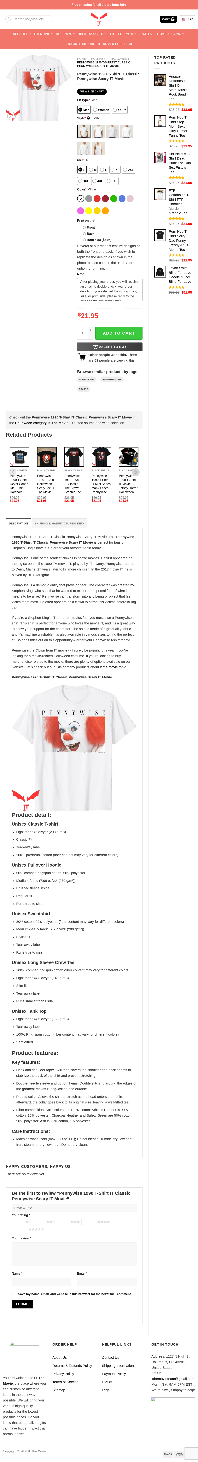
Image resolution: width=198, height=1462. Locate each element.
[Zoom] (11, 116)
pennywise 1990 (112, 379)
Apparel (20, 34)
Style (83, 118)
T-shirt (83, 389)
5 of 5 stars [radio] (21, 1229)
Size (80, 159)
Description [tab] (18, 523)
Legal (106, 1390)
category (30, 423)
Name (17, 1273)
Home (81, 58)
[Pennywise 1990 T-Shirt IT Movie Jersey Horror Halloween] (128, 456)
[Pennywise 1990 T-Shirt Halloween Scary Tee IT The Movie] (47, 456)
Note (80, 274)
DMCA (107, 1382)
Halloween (120, 58)
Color (81, 189)
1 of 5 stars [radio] (18, 1221)
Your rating (21, 1215)
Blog (128, 44)
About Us (59, 1358)
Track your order (83, 44)
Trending (41, 34)
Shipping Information (118, 1366)
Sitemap (58, 1390)
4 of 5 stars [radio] (89, 1221)
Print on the (86, 220)
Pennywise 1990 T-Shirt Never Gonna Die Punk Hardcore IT (19, 484)
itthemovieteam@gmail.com (172, 1379)
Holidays (64, 34)
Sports (145, 34)
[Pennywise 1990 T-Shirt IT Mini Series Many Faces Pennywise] (101, 456)
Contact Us (110, 1358)
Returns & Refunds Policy (72, 1366)
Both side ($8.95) (99, 240)
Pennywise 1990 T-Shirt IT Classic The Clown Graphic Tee (72, 484)
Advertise (112, 44)
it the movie (87, 379)
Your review (21, 1238)
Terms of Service (65, 1382)
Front (91, 227)
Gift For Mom (121, 34)
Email (82, 1273)
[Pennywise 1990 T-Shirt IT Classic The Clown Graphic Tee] (74, 456)
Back (90, 233)
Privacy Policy (63, 1374)
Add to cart (119, 333)
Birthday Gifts (91, 34)
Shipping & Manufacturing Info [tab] (59, 523)
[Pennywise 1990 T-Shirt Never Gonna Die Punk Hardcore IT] (19, 456)
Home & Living (169, 34)
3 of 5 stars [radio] (62, 1221)
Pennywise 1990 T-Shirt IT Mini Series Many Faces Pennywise (101, 484)
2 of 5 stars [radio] (38, 1221)
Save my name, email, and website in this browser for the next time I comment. (74, 1294)
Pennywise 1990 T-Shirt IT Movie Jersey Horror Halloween (128, 484)
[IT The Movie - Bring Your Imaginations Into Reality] (99, 19)
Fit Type (83, 100)
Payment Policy (114, 1374)
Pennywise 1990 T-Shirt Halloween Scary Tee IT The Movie (45, 484)
